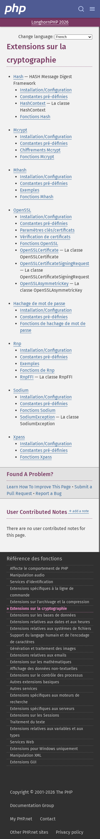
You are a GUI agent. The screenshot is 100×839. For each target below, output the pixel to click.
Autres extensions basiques (34, 682)
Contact (48, 818)
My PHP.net (21, 818)
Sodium (21, 390)
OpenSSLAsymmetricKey (44, 283)
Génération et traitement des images (43, 648)
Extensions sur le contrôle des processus (46, 675)
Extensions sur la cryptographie (38, 608)
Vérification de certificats (45, 236)
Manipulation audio (27, 575)
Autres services (23, 688)
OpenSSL (22, 210)
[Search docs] (81, 8)
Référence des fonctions (34, 559)
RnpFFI (27, 377)
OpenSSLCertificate (39, 250)
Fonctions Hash (35, 116)
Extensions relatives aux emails (38, 655)
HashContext (33, 103)
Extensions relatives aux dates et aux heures (50, 622)
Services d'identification (31, 582)
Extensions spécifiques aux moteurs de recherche (44, 698)
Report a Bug (48, 493)
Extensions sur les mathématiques (40, 662)
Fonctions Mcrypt (37, 156)
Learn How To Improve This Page (39, 486)
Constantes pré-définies (44, 96)
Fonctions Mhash (36, 196)
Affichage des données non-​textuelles (44, 668)
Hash (18, 76)
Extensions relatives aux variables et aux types (46, 732)
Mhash (19, 170)
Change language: (36, 36)
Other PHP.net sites (29, 832)
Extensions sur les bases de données (43, 615)
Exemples (29, 190)
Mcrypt (20, 130)
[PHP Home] (15, 9)
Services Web (22, 742)
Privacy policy (69, 832)
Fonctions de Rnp (37, 370)
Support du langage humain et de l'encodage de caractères (49, 638)
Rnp (17, 343)
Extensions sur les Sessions (34, 715)
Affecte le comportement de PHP (39, 568)
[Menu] (92, 8)
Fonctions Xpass (36, 457)
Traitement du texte (27, 722)
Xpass (19, 437)
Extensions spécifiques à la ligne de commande (42, 592)
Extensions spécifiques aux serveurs (42, 708)
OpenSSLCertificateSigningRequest (54, 263)
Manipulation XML (25, 755)
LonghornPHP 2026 (50, 22)
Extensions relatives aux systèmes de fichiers (50, 628)
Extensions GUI (23, 762)
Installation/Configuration (46, 90)
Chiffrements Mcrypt (40, 150)
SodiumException (37, 417)
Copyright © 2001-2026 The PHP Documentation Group (41, 798)
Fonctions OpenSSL (39, 243)
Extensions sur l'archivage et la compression (49, 602)
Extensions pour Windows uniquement (44, 748)
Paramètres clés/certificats (47, 230)
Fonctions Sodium (38, 410)
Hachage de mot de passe (39, 303)
